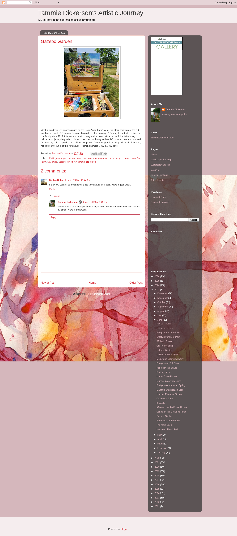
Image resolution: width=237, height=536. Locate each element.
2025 (157, 280)
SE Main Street (164, 341)
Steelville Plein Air (67, 161)
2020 (157, 466)
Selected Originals (160, 202)
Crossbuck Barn (164, 398)
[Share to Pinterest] (105, 153)
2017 (157, 480)
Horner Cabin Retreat (166, 376)
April (160, 439)
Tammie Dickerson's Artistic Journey (90, 13)
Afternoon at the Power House (171, 407)
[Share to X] (99, 153)
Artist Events (157, 180)
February (162, 448)
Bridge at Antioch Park (167, 332)
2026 (157, 276)
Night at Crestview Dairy (168, 381)
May (159, 435)
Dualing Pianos (164, 372)
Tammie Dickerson (68, 202)
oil (110, 158)
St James (52, 161)
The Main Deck (164, 425)
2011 (157, 506)
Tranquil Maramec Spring (169, 394)
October (161, 302)
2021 (157, 462)
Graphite (155, 170)
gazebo (66, 158)
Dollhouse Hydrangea (167, 354)
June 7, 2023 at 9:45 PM (95, 202)
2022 (157, 458)
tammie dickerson (87, 161)
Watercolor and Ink (160, 164)
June (160, 320)
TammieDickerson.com (162, 137)
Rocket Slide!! (163, 323)
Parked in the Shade (166, 367)
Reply (52, 189)
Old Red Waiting (164, 345)
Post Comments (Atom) (99, 293)
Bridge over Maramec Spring (170, 385)
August (161, 311)
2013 (157, 497)
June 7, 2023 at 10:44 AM (77, 180)
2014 (157, 493)
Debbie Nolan (56, 180)
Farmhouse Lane (164, 328)
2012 (157, 502)
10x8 (51, 158)
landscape (77, 158)
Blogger (124, 529)
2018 (157, 475)
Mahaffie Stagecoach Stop (169, 390)
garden (58, 158)
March (160, 443)
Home (92, 282)
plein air (125, 158)
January (161, 452)
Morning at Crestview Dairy (170, 359)
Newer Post (48, 282)
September (163, 306)
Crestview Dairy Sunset (168, 337)
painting (116, 158)
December (162, 293)
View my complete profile (174, 114)
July (159, 315)
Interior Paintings (159, 175)
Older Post (135, 282)
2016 (157, 484)
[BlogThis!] (95, 153)
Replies (56, 196)
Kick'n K (160, 403)
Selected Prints (158, 197)
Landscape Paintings (161, 159)
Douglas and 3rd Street (168, 363)
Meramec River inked (167, 429)
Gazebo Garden (164, 416)
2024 (157, 285)
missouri (87, 158)
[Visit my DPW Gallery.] (166, 49)
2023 (157, 289)
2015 (157, 489)
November (162, 298)
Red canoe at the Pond (168, 420)
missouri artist (100, 158)
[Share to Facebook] (102, 153)
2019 (157, 471)
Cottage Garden (164, 350)
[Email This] (92, 153)
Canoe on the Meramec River (171, 411)
